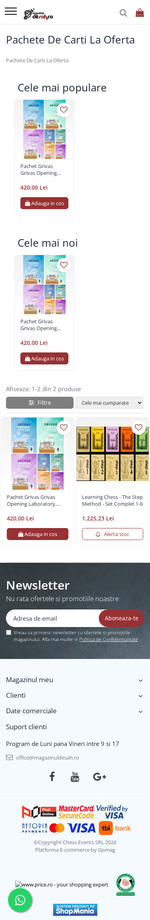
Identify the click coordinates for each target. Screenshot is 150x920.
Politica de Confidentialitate (108, 639)
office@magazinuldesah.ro (47, 757)
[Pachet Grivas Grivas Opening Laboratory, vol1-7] (44, 129)
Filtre (42, 402)
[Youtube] (75, 777)
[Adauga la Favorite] (64, 110)
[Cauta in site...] (123, 13)
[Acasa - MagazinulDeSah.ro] (38, 14)
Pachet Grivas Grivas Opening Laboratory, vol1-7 (42, 169)
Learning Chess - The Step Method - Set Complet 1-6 (112, 500)
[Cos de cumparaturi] (140, 13)
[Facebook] (52, 777)
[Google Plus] (98, 777)
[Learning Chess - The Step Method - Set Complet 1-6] (112, 453)
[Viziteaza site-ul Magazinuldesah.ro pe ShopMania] (75, 910)
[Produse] (11, 12)
